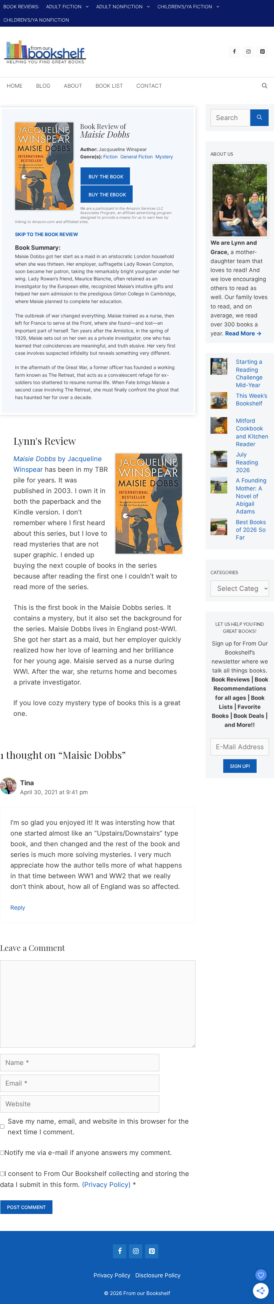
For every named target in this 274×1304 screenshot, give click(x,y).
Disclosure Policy (157, 1275)
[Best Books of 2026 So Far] (219, 530)
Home (15, 85)
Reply (17, 907)
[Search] (259, 117)
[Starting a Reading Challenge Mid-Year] (219, 370)
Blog (43, 85)
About (73, 85)
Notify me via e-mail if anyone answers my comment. (88, 1153)
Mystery (164, 156)
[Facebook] (234, 52)
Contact (149, 85)
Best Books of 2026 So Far (251, 530)
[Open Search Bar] (264, 85)
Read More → (243, 333)
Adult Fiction (64, 6)
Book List (109, 85)
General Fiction (136, 156)
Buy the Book (106, 176)
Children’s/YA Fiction (184, 6)
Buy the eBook (107, 194)
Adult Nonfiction (119, 6)
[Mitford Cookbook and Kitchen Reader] (219, 429)
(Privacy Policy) (106, 1185)
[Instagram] (248, 52)
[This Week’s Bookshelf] (219, 403)
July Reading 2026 (247, 462)
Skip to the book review (46, 234)
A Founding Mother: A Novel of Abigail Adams (251, 496)
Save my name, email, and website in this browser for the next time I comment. (98, 1126)
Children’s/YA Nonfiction (36, 20)
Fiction (110, 156)
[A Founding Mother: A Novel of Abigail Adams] (219, 488)
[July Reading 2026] (219, 462)
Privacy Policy (112, 1275)
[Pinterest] (262, 52)
